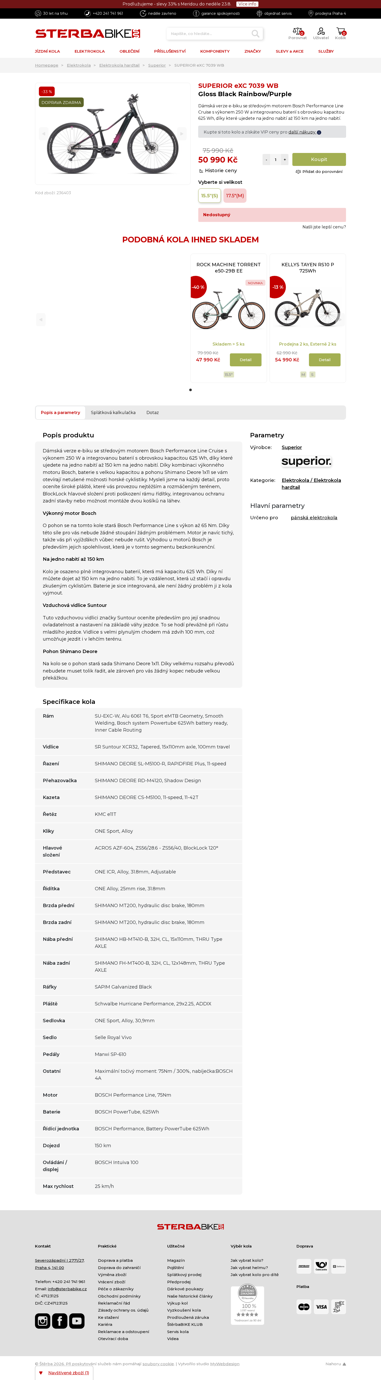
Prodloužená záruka (188, 1317)
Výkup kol (177, 1303)
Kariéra (105, 1324)
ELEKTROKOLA (90, 51)
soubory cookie (158, 1363)
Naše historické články (190, 1296)
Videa (173, 1338)
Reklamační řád (114, 1303)
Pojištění (175, 1267)
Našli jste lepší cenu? (324, 227)
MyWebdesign (224, 1363)
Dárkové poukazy (185, 1288)
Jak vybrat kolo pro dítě (255, 1274)
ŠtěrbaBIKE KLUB (185, 1324)
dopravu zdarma (298, 132)
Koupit (319, 159)
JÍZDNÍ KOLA (47, 51)
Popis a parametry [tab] (60, 412)
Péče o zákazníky (115, 1288)
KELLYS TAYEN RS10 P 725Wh (307, 268)
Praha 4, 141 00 (49, 1267)
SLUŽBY (326, 51)
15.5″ (228, 374)
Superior (157, 65)
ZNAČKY (252, 51)
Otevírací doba (113, 1338)
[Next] (182, 134)
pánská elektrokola (314, 518)
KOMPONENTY (215, 51)
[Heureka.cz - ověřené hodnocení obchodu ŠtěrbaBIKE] (247, 1303)
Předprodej (178, 1281)
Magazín (176, 1260)
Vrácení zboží (111, 1281)
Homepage (46, 65)
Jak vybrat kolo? (247, 1260)
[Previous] (43, 134)
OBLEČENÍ (129, 51)
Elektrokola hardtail (119, 65)
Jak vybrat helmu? (249, 1267)
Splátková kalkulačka (113, 412)
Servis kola (178, 1331)
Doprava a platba (115, 1260)
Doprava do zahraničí (119, 1267)
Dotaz (152, 412)
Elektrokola (79, 65)
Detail (325, 359)
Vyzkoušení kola (184, 1310)
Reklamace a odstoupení (123, 1331)
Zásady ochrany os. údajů (123, 1310)
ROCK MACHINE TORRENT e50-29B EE (228, 268)
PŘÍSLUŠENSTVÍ (170, 51)
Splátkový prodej (184, 1274)
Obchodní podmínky (119, 1296)
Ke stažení (108, 1317)
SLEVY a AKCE (290, 51)
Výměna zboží (112, 1274)
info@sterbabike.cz (67, 1288)
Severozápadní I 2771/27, (59, 1260)
